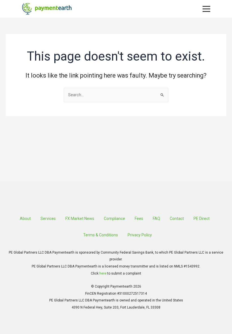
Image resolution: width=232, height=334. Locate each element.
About (25, 218)
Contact (177, 218)
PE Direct (202, 218)
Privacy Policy (140, 235)
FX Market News (79, 218)
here (102, 273)
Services (48, 218)
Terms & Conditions (100, 235)
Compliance (114, 218)
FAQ (156, 218)
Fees (139, 218)
